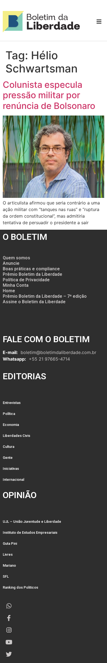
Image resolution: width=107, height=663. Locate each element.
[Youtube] (9, 642)
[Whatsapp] (9, 606)
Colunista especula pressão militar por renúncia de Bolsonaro (49, 95)
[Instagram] (9, 630)
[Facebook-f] (9, 618)
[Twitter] (9, 654)
